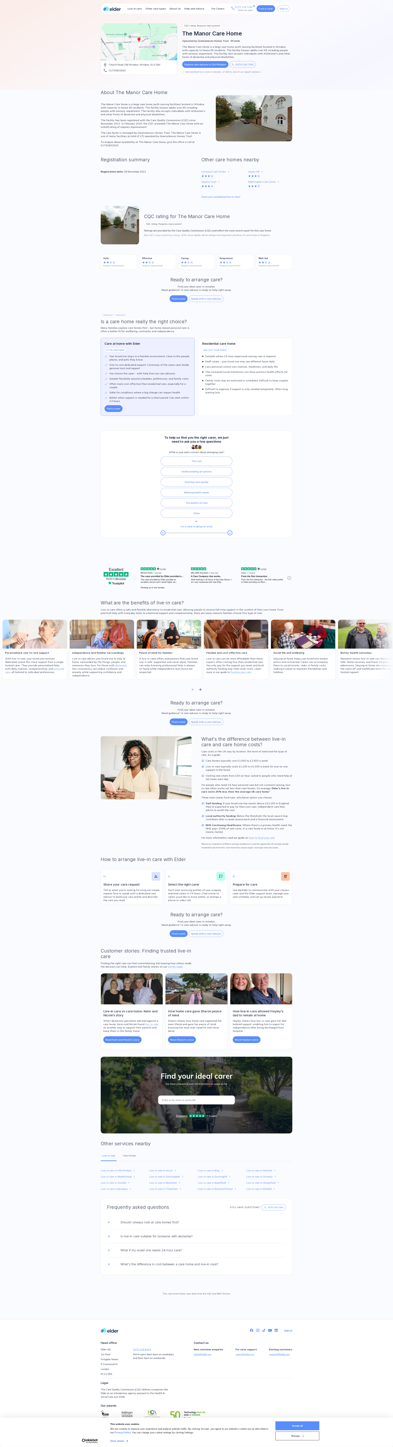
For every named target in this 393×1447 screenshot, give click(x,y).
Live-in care (135, 8)
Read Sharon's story (182, 1039)
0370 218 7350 (243, 64)
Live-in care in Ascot (163, 1170)
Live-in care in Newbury (116, 1188)
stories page (175, 966)
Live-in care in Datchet (261, 1170)
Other (196, 513)
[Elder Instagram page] (258, 1330)
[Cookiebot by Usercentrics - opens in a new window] (89, 1441)
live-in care (152, 1024)
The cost (196, 461)
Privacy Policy (122, 1432)
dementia (121, 665)
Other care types (155, 8)
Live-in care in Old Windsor (118, 1170)
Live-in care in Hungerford (263, 1182)
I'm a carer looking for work (196, 526)
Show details (117, 1441)
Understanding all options (196, 471)
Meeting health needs (196, 492)
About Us (175, 8)
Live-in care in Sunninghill (214, 1176)
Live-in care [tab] (108, 1155)
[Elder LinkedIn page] (276, 1330)
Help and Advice (194, 8)
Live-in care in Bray (211, 1170)
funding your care (241, 672)
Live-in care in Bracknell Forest (217, 1188)
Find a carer (266, 8)
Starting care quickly (196, 481)
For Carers (218, 8)
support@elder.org (279, 1354)
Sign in (284, 8)
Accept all (297, 1425)
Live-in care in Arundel (115, 1182)
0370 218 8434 (142, 1349)
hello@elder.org (202, 1354)
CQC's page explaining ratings (166, 235)
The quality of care (197, 502)
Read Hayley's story (246, 1039)
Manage (295, 1435)
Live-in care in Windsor (261, 1176)
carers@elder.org (244, 1354)
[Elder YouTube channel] (270, 1330)
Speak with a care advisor (206, 298)
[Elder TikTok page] (264, 1330)
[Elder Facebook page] (252, 1330)
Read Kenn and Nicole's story (122, 1039)
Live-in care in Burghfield (214, 1182)
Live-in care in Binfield (261, 1188)
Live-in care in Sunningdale (166, 1176)
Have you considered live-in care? (220, 196)
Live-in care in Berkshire (165, 1182)
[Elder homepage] (112, 8)
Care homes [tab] (129, 1155)
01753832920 (117, 70)
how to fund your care (262, 837)
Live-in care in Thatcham (165, 1188)
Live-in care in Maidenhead (118, 1176)
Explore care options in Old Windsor (205, 64)
